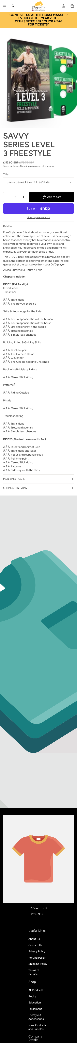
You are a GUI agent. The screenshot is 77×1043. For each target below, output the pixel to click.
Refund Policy (36, 957)
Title (5, 174)
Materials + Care (14, 479)
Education (34, 1002)
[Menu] (4, 5)
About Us (34, 939)
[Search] (13, 6)
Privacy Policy (36, 951)
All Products (35, 990)
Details (7, 226)
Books (32, 996)
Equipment (35, 1009)
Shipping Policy (37, 964)
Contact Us (35, 945)
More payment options (38, 217)
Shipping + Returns (15, 487)
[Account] (63, 6)
